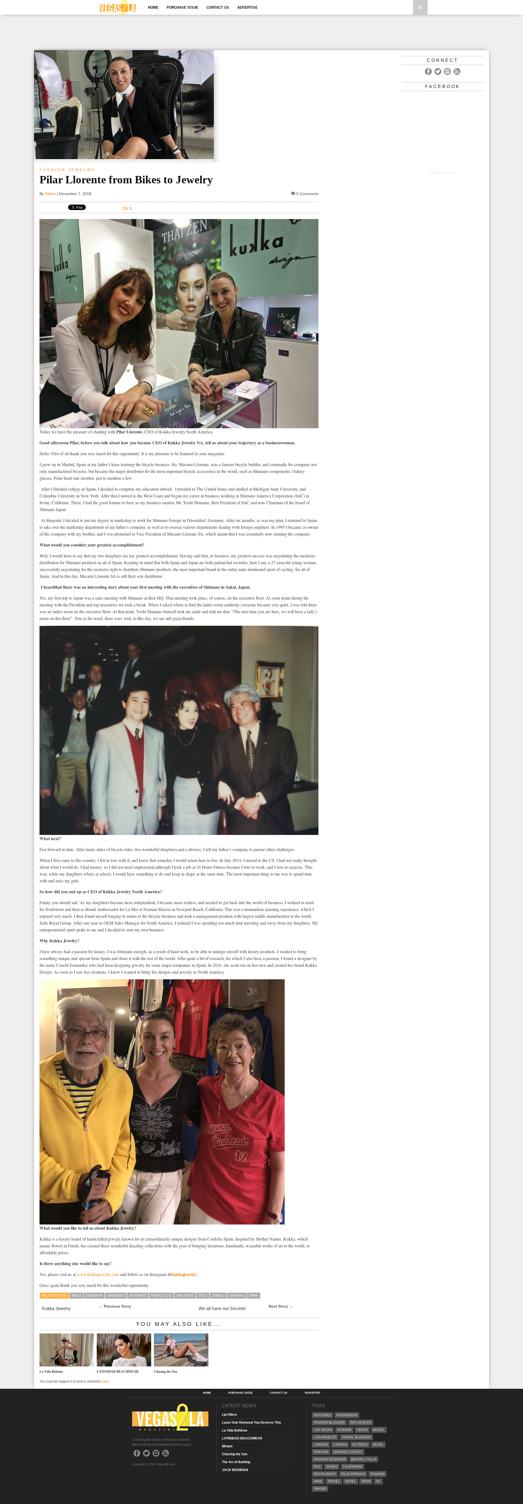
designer (94, 1296)
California (352, 1467)
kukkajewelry (184, 1274)
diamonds (116, 1296)
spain (253, 1296)
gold (202, 1296)
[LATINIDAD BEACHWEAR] (124, 1365)
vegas (362, 1430)
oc (378, 1481)
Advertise (247, 7)
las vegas (323, 1430)
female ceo (161, 1296)
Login (105, 1381)
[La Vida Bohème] (66, 1365)
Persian (321, 1452)
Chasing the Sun (165, 1372)
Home (153, 7)
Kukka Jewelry (56, 1308)
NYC (317, 1467)
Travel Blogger (356, 1437)
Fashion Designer (330, 1459)
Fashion (52, 170)
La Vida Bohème (51, 1372)
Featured (138, 1296)
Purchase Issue (182, 7)
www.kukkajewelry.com (98, 1274)
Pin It (127, 208)
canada (340, 1445)
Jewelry (81, 170)
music (378, 1445)
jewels (218, 1296)
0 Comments (307, 194)
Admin (50, 194)
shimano (236, 1296)
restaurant (325, 1474)
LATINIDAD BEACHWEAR (118, 1372)
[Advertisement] (261, 32)
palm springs (353, 1474)
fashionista (346, 1415)
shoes (331, 1467)
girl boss (185, 1296)
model (379, 1430)
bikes (76, 1296)
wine (318, 1481)
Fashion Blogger (329, 1422)
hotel (350, 1481)
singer (320, 1489)
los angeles (325, 1437)
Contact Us (217, 7)
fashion (377, 1474)
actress (360, 1445)
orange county (347, 1452)
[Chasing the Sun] (181, 1365)
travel (333, 1481)
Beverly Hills (363, 1459)
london (321, 1445)
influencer (360, 1422)
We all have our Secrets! (222, 1308)
